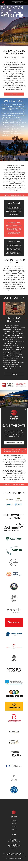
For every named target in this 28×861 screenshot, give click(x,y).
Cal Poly (18, 268)
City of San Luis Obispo (13, 270)
